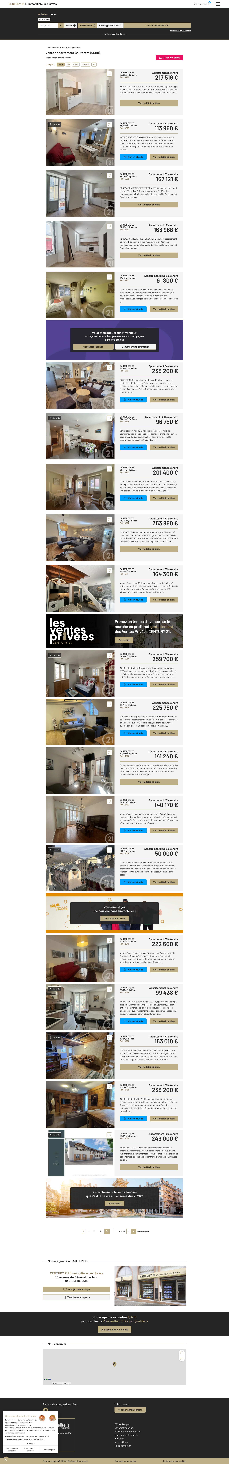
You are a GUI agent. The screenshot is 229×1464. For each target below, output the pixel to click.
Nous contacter (122, 1445)
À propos (119, 1438)
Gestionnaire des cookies (174, 1461)
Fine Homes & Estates (126, 1434)
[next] (107, 1231)
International (121, 1442)
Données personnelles (125, 1461)
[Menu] (218, 4)
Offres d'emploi (122, 1424)
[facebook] (45, 1410)
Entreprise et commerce (127, 1431)
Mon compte (203, 4)
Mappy (67, 1384)
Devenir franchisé (123, 1427)
